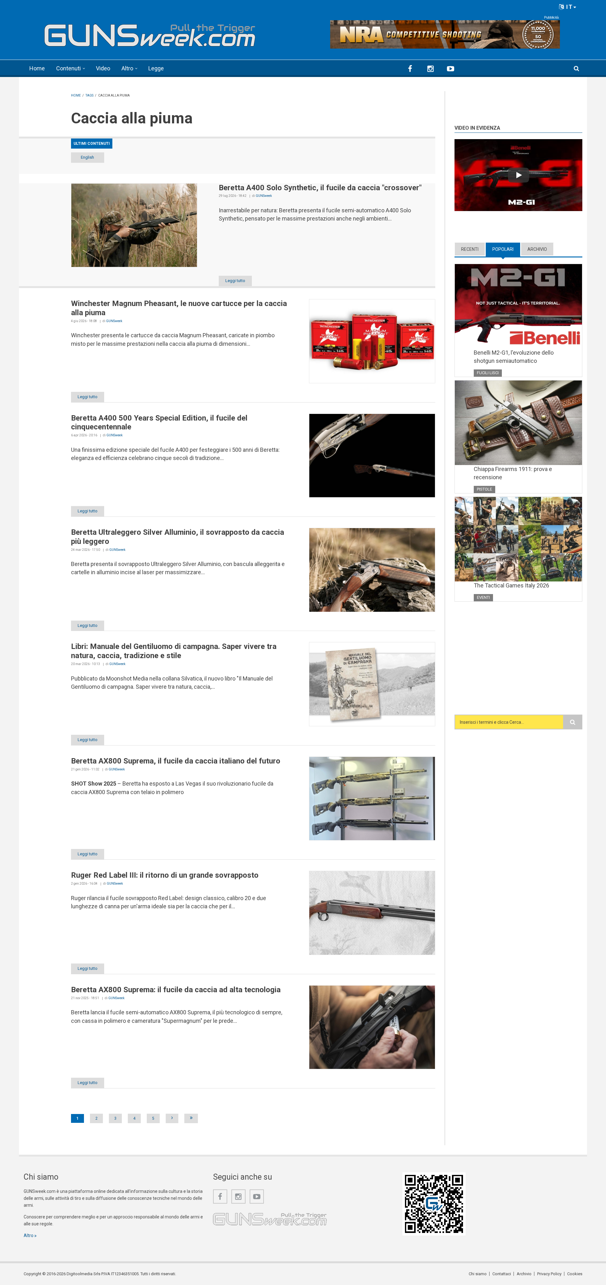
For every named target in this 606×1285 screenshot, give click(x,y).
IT (568, 6)
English (87, 157)
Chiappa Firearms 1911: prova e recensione (513, 473)
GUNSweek (264, 195)
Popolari (506, 249)
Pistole (484, 489)
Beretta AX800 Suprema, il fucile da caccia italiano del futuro (175, 761)
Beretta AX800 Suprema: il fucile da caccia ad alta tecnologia (176, 989)
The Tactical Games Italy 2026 (511, 585)
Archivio (537, 249)
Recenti (469, 249)
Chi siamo (478, 1274)
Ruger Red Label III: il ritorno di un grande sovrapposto (164, 875)
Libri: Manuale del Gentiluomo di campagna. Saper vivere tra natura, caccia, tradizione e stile (173, 651)
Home (37, 68)
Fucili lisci (488, 372)
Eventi (483, 597)
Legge (156, 68)
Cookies (574, 1274)
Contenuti (68, 68)
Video (103, 68)
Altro (127, 68)
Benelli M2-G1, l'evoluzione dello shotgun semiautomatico (514, 356)
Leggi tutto (235, 280)
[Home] (149, 32)
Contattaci (501, 1274)
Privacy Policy (549, 1274)
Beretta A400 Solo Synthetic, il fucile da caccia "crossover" (320, 187)
